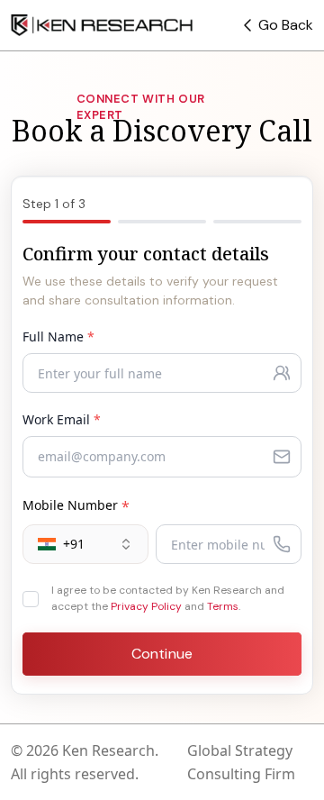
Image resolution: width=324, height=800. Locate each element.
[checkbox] (30, 599)
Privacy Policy (146, 606)
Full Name (58, 336)
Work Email (61, 419)
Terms (222, 606)
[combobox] (85, 544)
